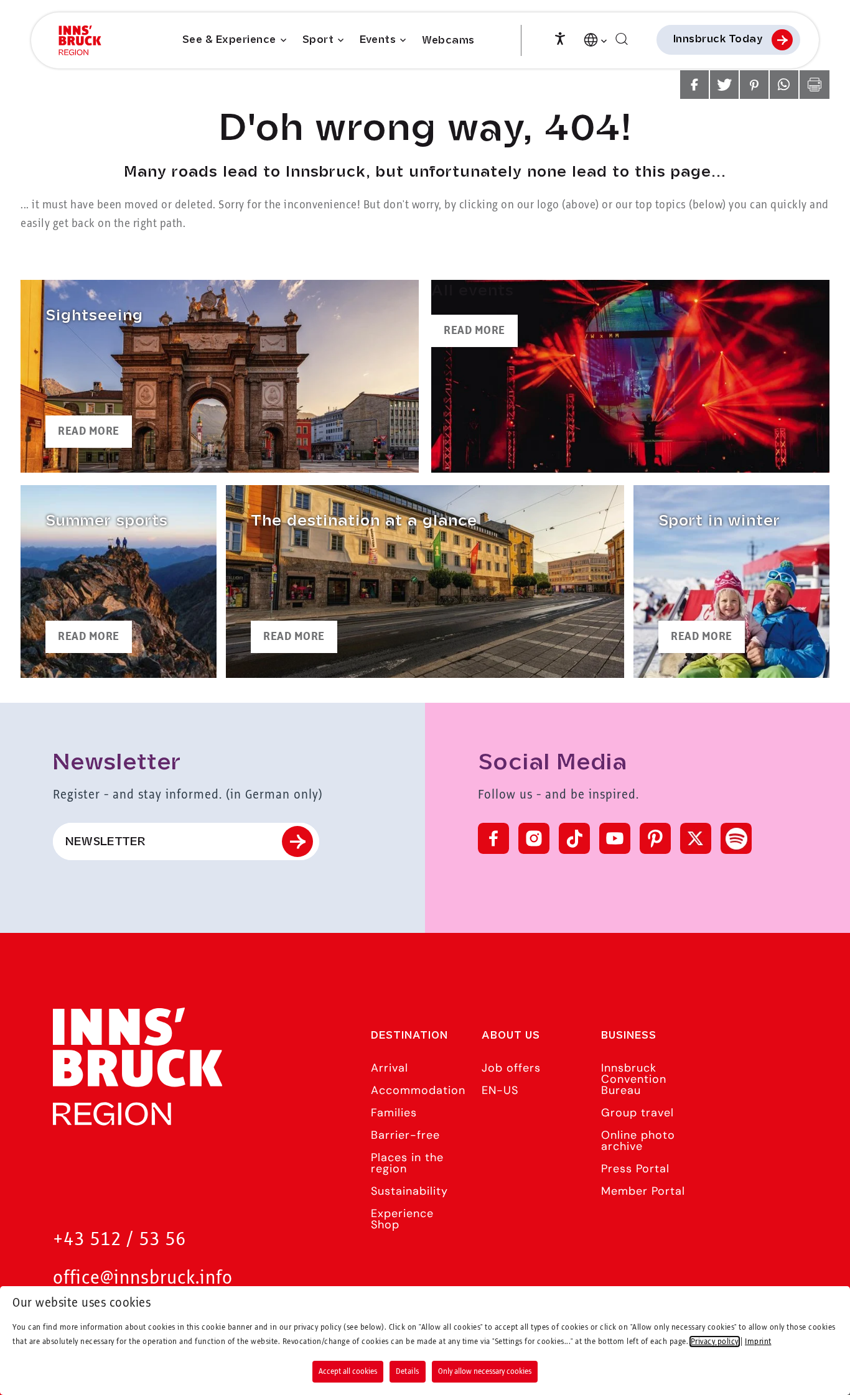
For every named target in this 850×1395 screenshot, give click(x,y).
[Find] (621, 39)
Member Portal (643, 1191)
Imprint (758, 1341)
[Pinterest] (655, 838)
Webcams (448, 40)
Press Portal (635, 1168)
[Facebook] (493, 838)
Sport (318, 40)
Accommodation (418, 1090)
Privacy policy (715, 1341)
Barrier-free (405, 1135)
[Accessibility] (560, 37)
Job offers (511, 1067)
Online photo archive (638, 1141)
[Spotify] (736, 838)
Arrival (389, 1067)
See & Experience (229, 40)
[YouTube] (614, 838)
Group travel (637, 1112)
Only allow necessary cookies (484, 1371)
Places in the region (407, 1163)
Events (378, 40)
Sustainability (409, 1191)
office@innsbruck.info (143, 1278)
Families (394, 1112)
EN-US (500, 1090)
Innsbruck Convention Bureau (633, 1079)
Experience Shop (402, 1219)
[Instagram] (533, 838)
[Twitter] (695, 838)
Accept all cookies (348, 1371)
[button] (694, 84)
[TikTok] (574, 838)
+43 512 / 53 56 (119, 1240)
